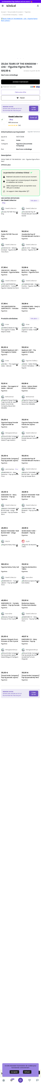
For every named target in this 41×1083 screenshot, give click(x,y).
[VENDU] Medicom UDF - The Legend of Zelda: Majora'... (10, 351)
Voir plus (34, 201)
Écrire (32, 118)
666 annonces (13, 122)
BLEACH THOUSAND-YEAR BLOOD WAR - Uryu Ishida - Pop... (30, 496)
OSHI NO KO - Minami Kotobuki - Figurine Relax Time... (10, 271)
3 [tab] (23, 58)
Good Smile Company (10, 15)
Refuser (27, 1072)
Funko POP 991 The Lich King (9, 235)
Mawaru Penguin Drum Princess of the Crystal (9, 640)
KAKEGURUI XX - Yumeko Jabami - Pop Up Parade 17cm (10, 604)
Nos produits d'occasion (15, 12)
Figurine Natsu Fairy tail (10, 567)
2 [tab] (20, 58)
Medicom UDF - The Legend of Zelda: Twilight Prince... (29, 351)
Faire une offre (20, 92)
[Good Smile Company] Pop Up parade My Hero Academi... (30, 677)
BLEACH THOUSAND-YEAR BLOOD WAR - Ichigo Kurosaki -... (10, 532)
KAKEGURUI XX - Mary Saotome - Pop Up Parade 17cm (8, 496)
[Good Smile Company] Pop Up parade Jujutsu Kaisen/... (10, 460)
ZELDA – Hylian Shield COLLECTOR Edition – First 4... (29, 387)
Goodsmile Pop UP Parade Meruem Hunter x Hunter (31, 235)
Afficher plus (6, 165)
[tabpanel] (20, 37)
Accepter (14, 1072)
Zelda (21, 15)
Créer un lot (33, 108)
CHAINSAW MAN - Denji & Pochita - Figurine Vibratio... (31, 308)
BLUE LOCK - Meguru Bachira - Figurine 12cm (30, 271)
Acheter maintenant (20, 82)
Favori (22, 98)
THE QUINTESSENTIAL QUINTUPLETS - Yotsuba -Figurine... (9, 308)
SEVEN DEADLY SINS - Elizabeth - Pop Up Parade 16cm (29, 532)
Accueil (3, 12)
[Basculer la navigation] (2, 5)
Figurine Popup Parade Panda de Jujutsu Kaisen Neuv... (30, 424)
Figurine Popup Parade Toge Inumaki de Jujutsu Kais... (9, 424)
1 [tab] (18, 58)
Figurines (28, 12)
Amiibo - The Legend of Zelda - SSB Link (9, 387)
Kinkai (11, 6)
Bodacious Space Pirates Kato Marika (29, 604)
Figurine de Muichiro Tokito (29, 568)
